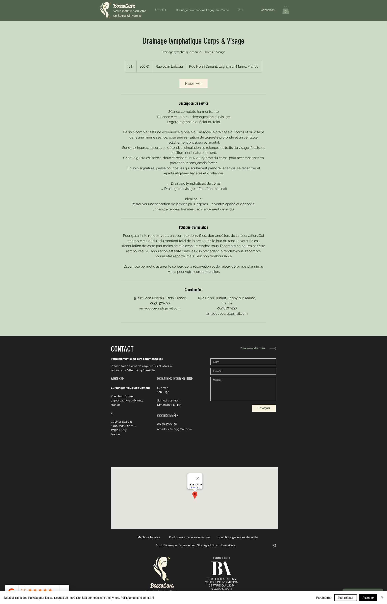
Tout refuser (345, 598)
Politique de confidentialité (137, 598)
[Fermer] (382, 597)
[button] (285, 10)
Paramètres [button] (323, 598)
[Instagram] (274, 546)
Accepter (368, 598)
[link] (193, 83)
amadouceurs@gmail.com (174, 429)
